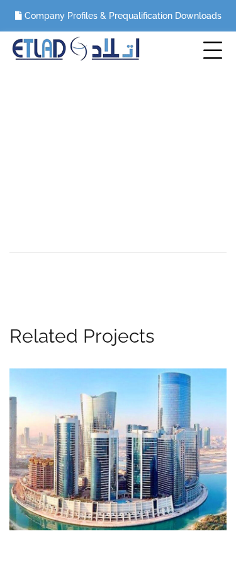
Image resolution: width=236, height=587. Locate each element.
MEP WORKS (176, 167)
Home (46, 167)
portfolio (104, 167)
